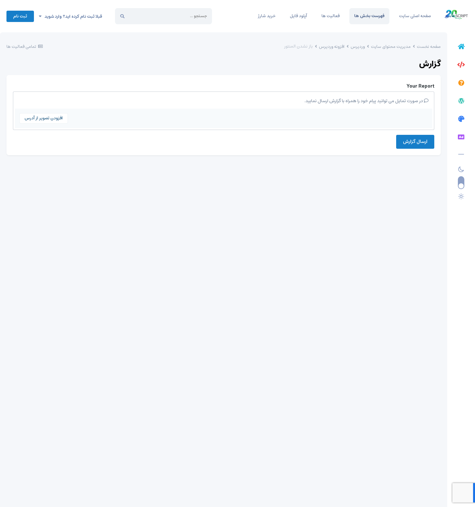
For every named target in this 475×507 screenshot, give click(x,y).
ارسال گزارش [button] (415, 142)
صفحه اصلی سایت (415, 16)
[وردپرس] (461, 101)
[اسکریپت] (461, 65)
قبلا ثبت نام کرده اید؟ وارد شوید (72, 16)
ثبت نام (20, 16)
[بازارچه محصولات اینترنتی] (461, 138)
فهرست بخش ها (369, 16)
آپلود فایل (298, 16)
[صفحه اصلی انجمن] (461, 47)
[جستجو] (122, 16)
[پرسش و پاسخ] (461, 83)
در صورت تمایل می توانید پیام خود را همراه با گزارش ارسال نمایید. (364, 101)
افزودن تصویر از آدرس (44, 118)
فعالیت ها (331, 16)
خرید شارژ (266, 16)
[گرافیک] (461, 120)
